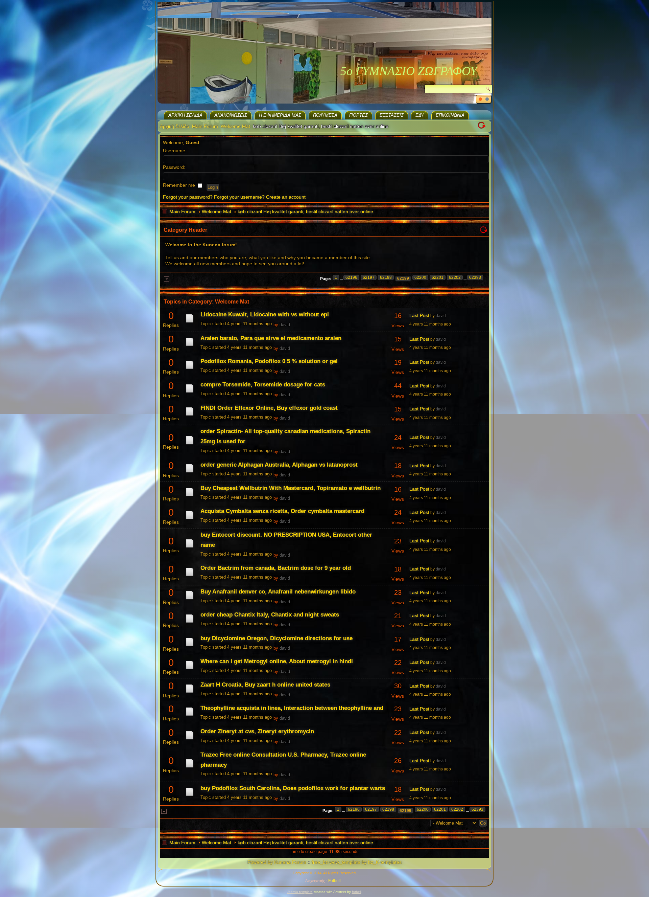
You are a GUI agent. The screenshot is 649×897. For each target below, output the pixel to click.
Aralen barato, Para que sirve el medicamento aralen (270, 338)
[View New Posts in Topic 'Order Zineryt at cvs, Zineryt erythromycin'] (189, 739)
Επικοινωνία (450, 115)
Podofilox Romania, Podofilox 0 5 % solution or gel (269, 361)
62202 (455, 277)
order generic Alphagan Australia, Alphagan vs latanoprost (279, 465)
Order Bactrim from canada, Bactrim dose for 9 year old (275, 568)
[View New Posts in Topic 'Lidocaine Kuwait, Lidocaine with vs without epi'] (189, 322)
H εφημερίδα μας (280, 115)
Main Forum (205, 126)
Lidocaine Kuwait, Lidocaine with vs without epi (264, 314)
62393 (475, 277)
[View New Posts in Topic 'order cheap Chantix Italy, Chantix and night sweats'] (189, 622)
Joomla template (300, 892)
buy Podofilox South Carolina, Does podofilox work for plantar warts (292, 788)
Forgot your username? (239, 197)
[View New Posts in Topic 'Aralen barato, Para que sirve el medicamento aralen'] (189, 346)
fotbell (356, 892)
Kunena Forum (290, 862)
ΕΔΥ (419, 115)
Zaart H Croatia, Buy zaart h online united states (265, 684)
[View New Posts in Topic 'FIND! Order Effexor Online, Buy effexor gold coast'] (189, 415)
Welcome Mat (235, 126)
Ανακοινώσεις (230, 115)
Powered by (260, 862)
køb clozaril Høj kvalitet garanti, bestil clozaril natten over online (305, 211)
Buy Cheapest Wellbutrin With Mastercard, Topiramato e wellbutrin (290, 488)
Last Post (419, 315)
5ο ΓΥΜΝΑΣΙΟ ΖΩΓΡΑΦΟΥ (408, 71)
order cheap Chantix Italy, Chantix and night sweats (269, 614)
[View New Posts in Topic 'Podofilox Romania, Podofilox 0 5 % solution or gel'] (189, 369)
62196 (351, 277)
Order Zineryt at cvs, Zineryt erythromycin (257, 731)
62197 (369, 277)
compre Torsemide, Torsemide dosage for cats (262, 384)
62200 (420, 277)
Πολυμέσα (325, 115)
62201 (437, 277)
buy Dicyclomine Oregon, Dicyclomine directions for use (276, 638)
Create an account (286, 197)
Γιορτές (358, 115)
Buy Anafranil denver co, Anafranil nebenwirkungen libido (278, 591)
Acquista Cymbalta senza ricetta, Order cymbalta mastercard (282, 511)
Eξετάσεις (392, 115)
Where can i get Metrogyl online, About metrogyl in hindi (276, 661)
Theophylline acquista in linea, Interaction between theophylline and (291, 708)
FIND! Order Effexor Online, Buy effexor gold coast (269, 408)
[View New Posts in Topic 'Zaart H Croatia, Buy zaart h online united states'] (189, 692)
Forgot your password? (188, 197)
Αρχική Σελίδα (185, 115)
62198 (386, 277)
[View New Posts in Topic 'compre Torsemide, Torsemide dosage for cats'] (189, 392)
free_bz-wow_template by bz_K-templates (357, 862)
